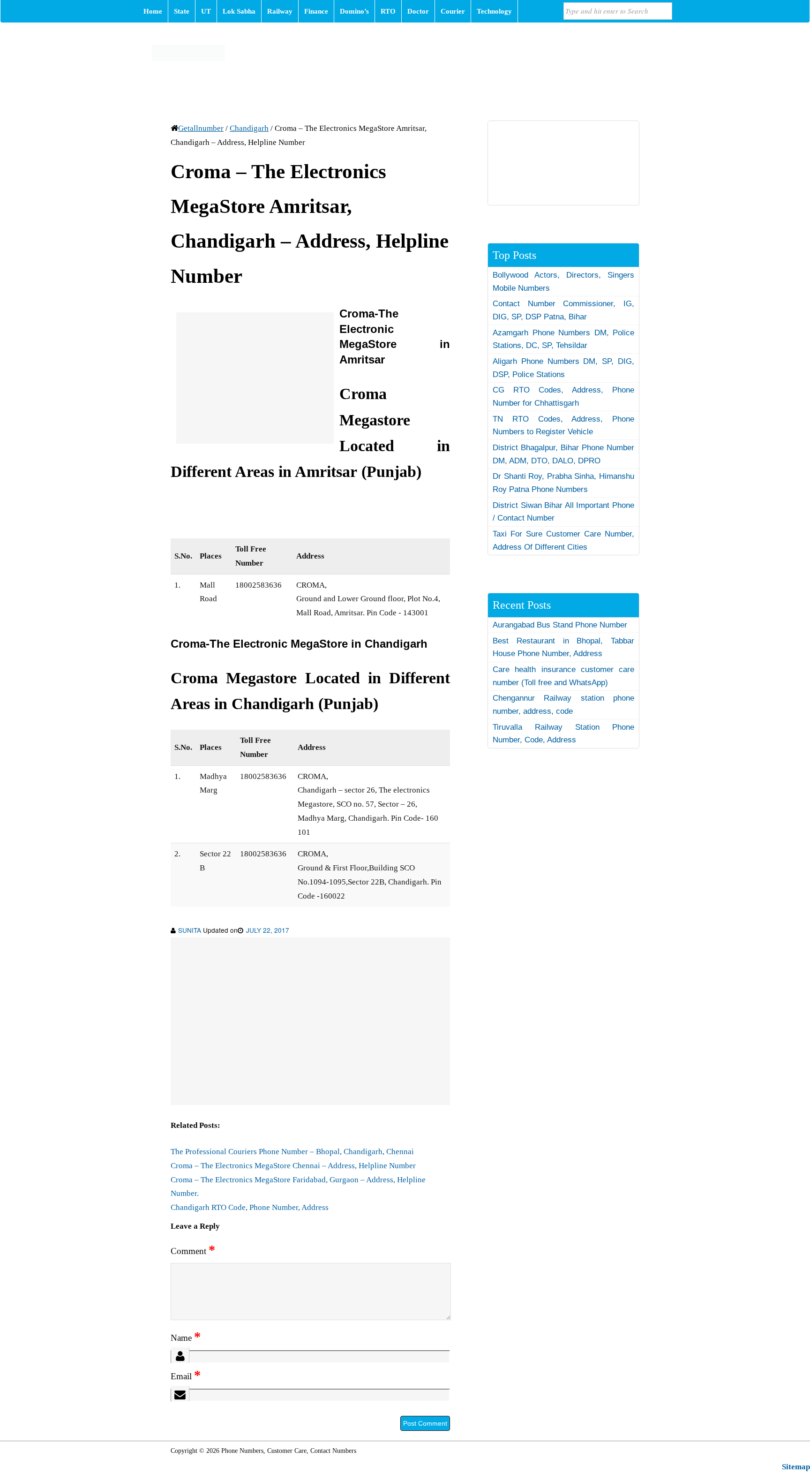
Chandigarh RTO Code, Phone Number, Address (250, 1207)
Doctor (418, 11)
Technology (494, 11)
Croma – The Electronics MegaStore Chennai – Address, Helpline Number (293, 1165)
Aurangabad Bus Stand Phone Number (560, 624)
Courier (453, 11)
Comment (193, 1251)
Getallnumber (201, 128)
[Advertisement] (255, 378)
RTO (388, 11)
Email (186, 1376)
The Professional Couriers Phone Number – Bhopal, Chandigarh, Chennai (292, 1151)
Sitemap (796, 1466)
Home (152, 11)
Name (186, 1338)
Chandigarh (249, 128)
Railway (279, 11)
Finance (316, 11)
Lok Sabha (239, 11)
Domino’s (354, 11)
